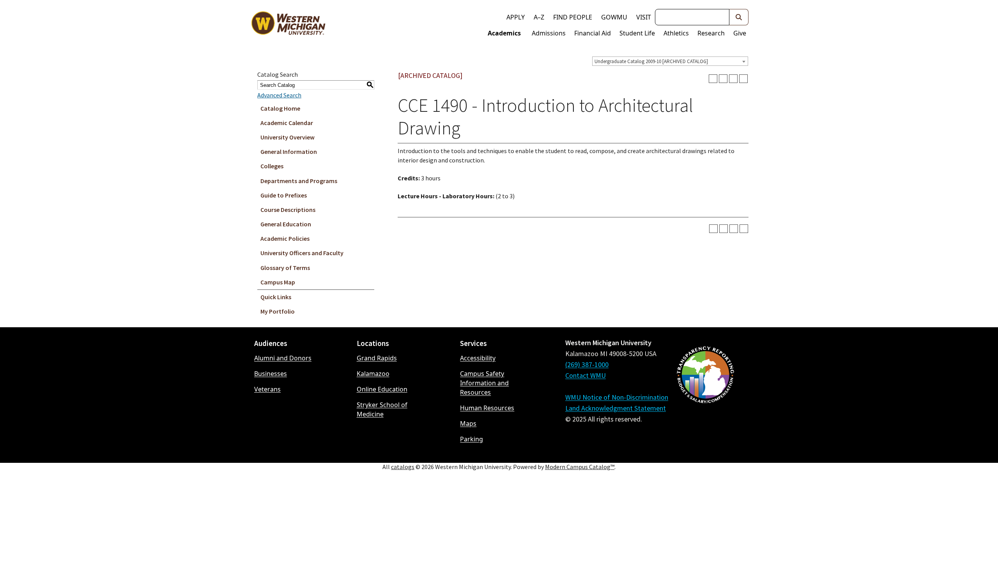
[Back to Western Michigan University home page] (288, 25)
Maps (468, 423)
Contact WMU (585, 375)
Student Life (637, 33)
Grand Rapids (377, 358)
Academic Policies (285, 238)
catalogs (402, 467)
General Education (285, 224)
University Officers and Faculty (301, 253)
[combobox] (670, 61)
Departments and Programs (298, 181)
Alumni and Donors (282, 358)
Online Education (382, 389)
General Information (288, 151)
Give (739, 33)
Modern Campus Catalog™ (579, 467)
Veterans (267, 389)
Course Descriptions (287, 209)
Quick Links (275, 297)
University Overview (287, 137)
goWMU (614, 17)
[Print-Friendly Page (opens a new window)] (733, 78)
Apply (515, 17)
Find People (572, 17)
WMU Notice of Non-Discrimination (616, 397)
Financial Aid (592, 33)
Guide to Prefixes (283, 195)
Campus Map (277, 282)
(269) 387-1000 (587, 364)
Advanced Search (279, 95)
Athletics (676, 33)
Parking (471, 439)
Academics (504, 33)
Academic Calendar (286, 123)
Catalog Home (280, 108)
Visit (643, 17)
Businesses (270, 373)
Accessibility (477, 358)
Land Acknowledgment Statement (615, 408)
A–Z (539, 17)
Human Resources (487, 408)
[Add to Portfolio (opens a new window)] (713, 78)
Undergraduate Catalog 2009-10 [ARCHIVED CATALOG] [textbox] (651, 61)
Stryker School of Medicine (382, 409)
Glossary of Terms (285, 268)
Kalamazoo (373, 373)
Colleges (271, 166)
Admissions (549, 33)
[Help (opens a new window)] (743, 78)
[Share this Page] (723, 78)
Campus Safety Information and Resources (484, 383)
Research (711, 33)
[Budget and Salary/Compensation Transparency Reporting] (705, 395)
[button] (738, 17)
